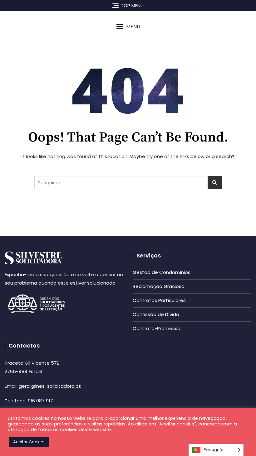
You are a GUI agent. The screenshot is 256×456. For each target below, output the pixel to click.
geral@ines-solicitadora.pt (50, 386)
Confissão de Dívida (156, 314)
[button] (128, 27)
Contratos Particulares (159, 300)
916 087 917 (40, 400)
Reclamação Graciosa (159, 286)
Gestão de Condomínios (161, 272)
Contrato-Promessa (156, 328)
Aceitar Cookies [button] (29, 442)
